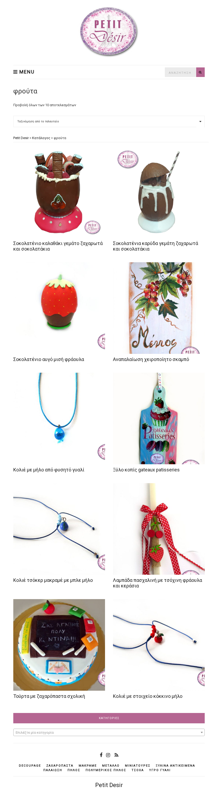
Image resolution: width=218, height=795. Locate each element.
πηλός (74, 770)
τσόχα (138, 770)
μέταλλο (111, 765)
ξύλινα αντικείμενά (175, 765)
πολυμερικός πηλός (106, 770)
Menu (26, 72)
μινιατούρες (137, 765)
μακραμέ (88, 765)
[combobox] (109, 732)
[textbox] (109, 732)
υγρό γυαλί (160, 770)
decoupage (30, 765)
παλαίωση (52, 770)
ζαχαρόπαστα (59, 765)
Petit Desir (109, 785)
